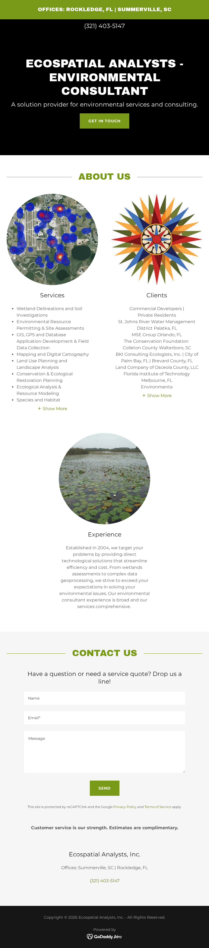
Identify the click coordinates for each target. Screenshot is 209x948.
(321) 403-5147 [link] (104, 26)
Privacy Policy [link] (125, 807)
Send (105, 788)
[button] (52, 408)
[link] (104, 9)
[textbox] (104, 698)
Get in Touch (104, 120)
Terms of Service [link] (158, 807)
